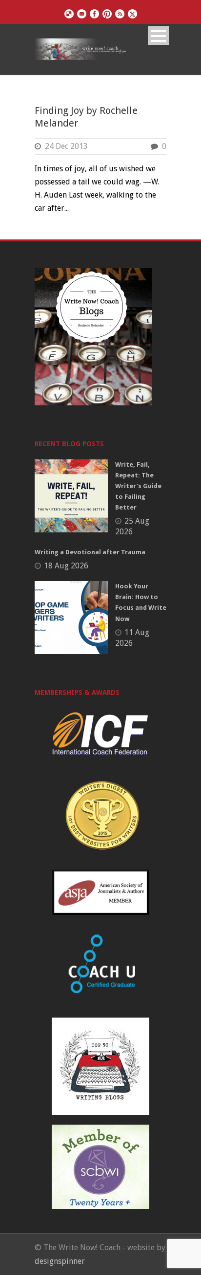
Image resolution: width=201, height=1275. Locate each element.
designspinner (60, 1261)
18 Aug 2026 (66, 565)
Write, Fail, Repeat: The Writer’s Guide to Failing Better (138, 486)
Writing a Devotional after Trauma (90, 552)
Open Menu (158, 35)
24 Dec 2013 (66, 146)
